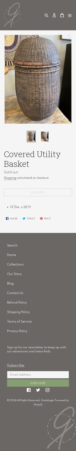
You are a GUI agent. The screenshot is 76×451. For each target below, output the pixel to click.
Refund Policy (17, 302)
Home (11, 255)
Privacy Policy (17, 331)
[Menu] (70, 15)
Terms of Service (19, 321)
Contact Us (15, 293)
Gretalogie (47, 400)
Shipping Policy (18, 312)
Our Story (14, 274)
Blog (10, 283)
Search (12, 245)
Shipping (10, 178)
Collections (15, 264)
